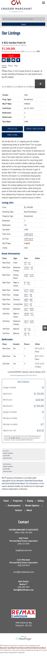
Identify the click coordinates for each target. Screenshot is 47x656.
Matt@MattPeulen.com (23, 589)
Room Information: (11, 253)
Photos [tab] (10, 65)
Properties (18, 500)
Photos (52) (12, 128)
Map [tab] (16, 65)
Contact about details (35, 128)
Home (6, 500)
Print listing (12, 134)
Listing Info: (8, 202)
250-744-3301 (6, 455)
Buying (30, 500)
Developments (14, 505)
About (29, 510)
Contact (18, 510)
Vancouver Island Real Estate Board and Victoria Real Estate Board (22, 482)
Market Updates (32, 505)
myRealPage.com (23, 639)
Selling (40, 500)
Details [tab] (4, 65)
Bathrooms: (7, 339)
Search (23, 24)
